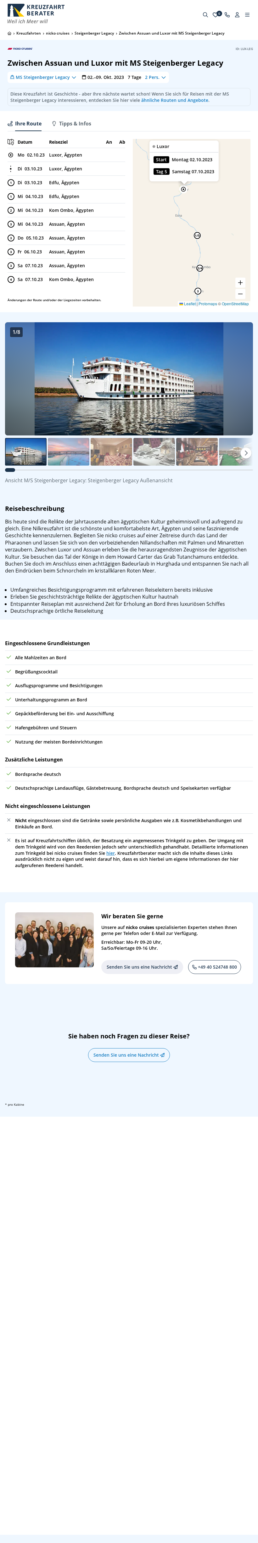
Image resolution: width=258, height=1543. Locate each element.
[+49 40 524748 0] (227, 14)
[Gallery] (129, 378)
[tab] (25, 123)
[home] (9, 33)
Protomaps (208, 303)
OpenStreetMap (235, 303)
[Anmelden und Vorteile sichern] (237, 14)
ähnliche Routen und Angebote (174, 100)
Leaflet (189, 303)
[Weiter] (246, 453)
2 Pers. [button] (152, 77)
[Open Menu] (247, 14)
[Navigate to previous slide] (16, 379)
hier (110, 853)
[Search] (205, 14)
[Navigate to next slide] (241, 379)
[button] (183, 189)
